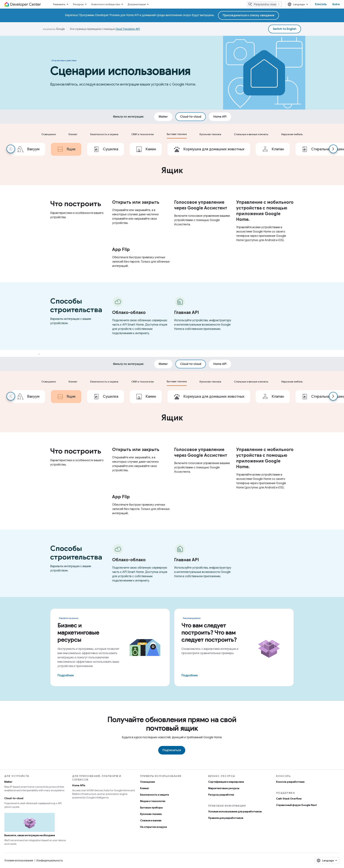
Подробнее (66, 675)
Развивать (59, 4)
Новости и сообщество (105, 4)
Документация (137, 4)
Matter (8, 781)
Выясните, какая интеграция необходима (29, 835)
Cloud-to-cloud (13, 798)
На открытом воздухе (153, 826)
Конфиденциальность (50, 860)
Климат (144, 788)
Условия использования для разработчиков (235, 811)
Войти (336, 4)
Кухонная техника (151, 814)
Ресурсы (78, 4)
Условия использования (18, 860)
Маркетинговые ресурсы (223, 788)
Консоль (321, 4)
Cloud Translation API (128, 29)
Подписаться (172, 750)
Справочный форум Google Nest (296, 805)
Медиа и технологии (152, 801)
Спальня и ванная (150, 820)
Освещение (147, 781)
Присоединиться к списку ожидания (248, 15)
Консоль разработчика (290, 781)
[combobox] (264, 4)
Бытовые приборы (151, 807)
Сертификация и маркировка (226, 781)
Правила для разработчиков (225, 817)
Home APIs (78, 785)
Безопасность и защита (154, 794)
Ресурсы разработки (221, 794)
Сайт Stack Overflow (289, 798)
